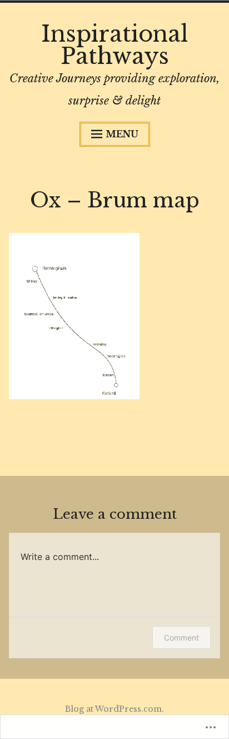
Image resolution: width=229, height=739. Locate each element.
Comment (181, 637)
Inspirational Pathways (114, 45)
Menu (122, 134)
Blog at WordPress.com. (114, 709)
